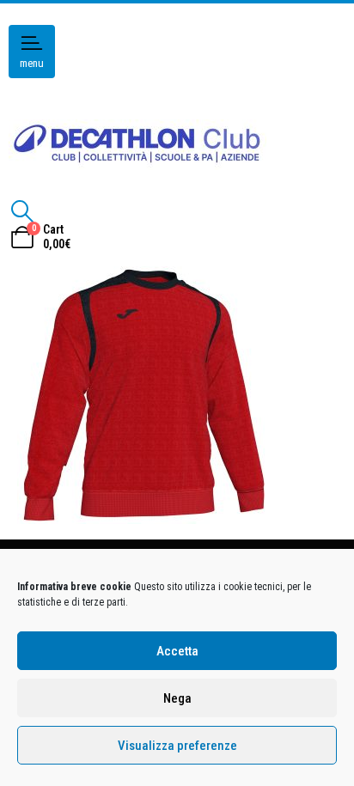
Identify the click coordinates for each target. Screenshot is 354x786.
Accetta (177, 651)
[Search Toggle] (22, 211)
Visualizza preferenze (177, 745)
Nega (177, 698)
